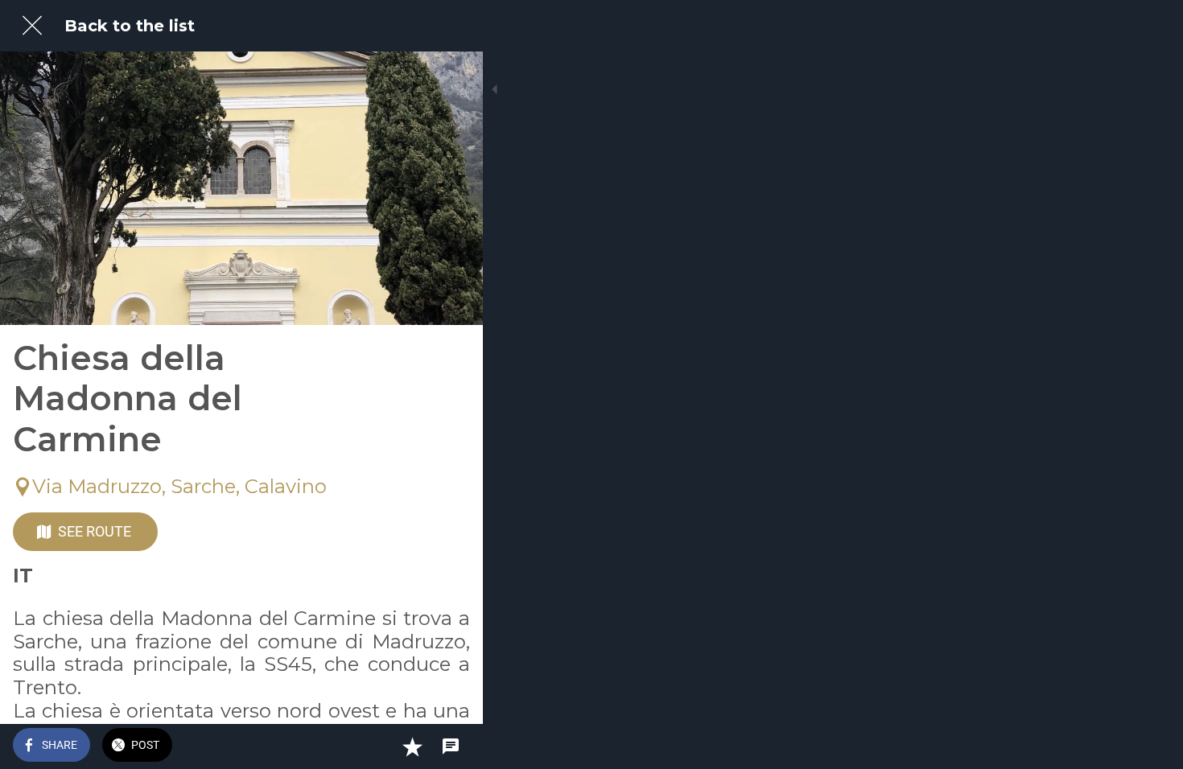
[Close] (32, 25)
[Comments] (450, 746)
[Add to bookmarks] (412, 746)
